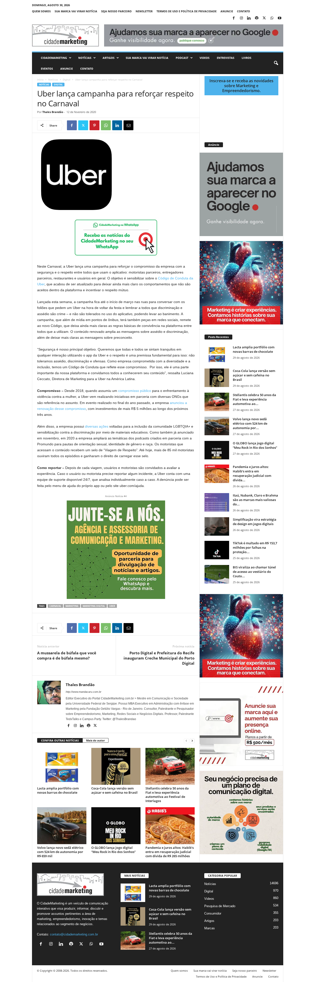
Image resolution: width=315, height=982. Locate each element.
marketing (72, 606)
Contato (243, 11)
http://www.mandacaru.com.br (83, 691)
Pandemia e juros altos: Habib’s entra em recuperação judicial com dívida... (252, 473)
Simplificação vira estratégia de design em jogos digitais (254, 521)
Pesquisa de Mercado (219, 906)
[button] (275, 63)
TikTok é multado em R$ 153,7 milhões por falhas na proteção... (255, 547)
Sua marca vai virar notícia (76, 11)
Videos (204, 58)
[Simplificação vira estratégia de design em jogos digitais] (217, 526)
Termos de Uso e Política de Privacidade (187, 11)
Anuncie (226, 11)
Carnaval (55, 606)
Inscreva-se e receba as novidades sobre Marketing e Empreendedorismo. (241, 85)
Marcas (209, 928)
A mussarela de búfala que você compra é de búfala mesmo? (66, 655)
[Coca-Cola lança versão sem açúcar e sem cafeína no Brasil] (116, 766)
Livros (246, 58)
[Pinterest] (94, 125)
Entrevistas (225, 58)
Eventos (47, 68)
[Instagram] (241, 18)
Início (40, 79)
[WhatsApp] (272, 18)
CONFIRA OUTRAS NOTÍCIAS (60, 740)
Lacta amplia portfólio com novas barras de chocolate (58, 790)
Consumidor (212, 913)
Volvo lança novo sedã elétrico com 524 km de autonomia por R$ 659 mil (60, 851)
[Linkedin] (249, 18)
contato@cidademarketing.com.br (74, 934)
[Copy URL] (151, 125)
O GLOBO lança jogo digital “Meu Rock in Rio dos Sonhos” (113, 849)
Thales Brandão (52, 112)
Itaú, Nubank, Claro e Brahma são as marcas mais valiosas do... (255, 499)
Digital (66, 79)
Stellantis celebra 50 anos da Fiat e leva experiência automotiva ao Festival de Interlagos (167, 794)
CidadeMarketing (54, 58)
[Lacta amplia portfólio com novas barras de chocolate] (61, 766)
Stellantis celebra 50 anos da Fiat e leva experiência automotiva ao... (254, 399)
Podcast (182, 58)
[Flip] (140, 125)
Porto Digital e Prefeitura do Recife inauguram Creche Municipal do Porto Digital (159, 658)
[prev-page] (186, 740)
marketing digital (94, 606)
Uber (112, 606)
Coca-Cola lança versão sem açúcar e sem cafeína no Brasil (114, 790)
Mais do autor (95, 740)
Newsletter (144, 11)
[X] (264, 18)
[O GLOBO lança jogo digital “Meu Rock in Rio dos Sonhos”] (116, 825)
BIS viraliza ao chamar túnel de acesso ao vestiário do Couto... (254, 571)
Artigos (108, 58)
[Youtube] (280, 18)
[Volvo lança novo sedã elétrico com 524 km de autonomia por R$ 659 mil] (61, 825)
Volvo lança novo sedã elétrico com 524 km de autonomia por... (250, 423)
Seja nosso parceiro (116, 11)
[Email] (128, 125)
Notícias (84, 58)
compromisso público (134, 391)
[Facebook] (234, 18)
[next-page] (192, 740)
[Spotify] (257, 18)
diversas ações (96, 426)
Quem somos (41, 11)
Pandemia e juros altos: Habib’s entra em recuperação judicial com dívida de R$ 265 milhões (169, 851)
